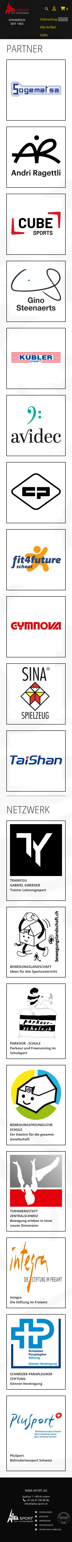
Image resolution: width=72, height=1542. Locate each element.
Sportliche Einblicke (50, 1529)
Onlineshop (48, 19)
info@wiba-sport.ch (36, 1503)
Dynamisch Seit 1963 (17, 22)
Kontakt (43, 1516)
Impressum (44, 1521)
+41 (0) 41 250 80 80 (37, 1500)
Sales (44, 35)
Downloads (45, 1512)
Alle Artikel (48, 27)
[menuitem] (54, 9)
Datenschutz (46, 1525)
